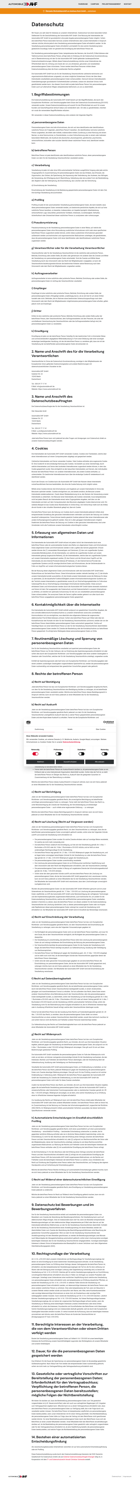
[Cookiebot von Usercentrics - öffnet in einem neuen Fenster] (105, 722)
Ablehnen (40, 762)
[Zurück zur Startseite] (23, 4)
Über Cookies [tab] (100, 729)
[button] (70, 1477)
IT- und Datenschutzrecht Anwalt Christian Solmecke (66, 1459)
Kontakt (127, 4)
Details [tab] (70, 729)
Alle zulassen (99, 762)
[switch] (58, 753)
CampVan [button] (95, 4)
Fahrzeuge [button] (83, 4)
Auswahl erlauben (70, 762)
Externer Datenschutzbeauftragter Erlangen (78, 1457)
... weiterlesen (71, 11)
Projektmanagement (111, 4)
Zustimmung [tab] (39, 729)
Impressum (127, 1476)
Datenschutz (116, 1476)
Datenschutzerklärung (71, 742)
